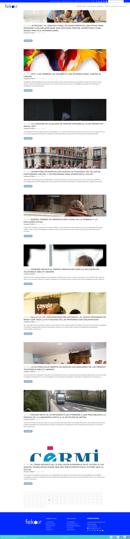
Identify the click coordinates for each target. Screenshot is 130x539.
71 (69, 503)
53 (77, 500)
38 (97, 497)
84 (41, 506)
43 (37, 500)
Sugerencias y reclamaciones (82, 1)
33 (77, 497)
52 (73, 500)
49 (61, 500)
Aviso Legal (4, 536)
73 (77, 503)
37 (93, 497)
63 (37, 503)
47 (53, 500)
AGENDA (48, 528)
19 (101, 493)
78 (97, 503)
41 (29, 500)
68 (57, 503)
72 (73, 503)
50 (65, 500)
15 (85, 493)
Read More (28, 40)
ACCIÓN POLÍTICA (72, 524)
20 (25, 497)
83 (37, 506)
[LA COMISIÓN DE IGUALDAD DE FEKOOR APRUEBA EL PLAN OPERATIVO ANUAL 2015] (65, 110)
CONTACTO (49, 530)
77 (93, 503)
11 (69, 493)
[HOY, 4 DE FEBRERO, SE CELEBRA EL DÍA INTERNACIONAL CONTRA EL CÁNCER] (65, 60)
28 (57, 497)
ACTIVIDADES (71, 522)
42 (33, 500)
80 (25, 506)
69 (61, 503)
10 (65, 493)
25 (45, 497)
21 (29, 497)
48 (57, 500)
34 (81, 497)
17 (93, 493)
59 (101, 500)
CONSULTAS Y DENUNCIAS (67, 1)
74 (81, 503)
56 (89, 500)
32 (73, 497)
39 (101, 497)
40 (25, 500)
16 (89, 493)
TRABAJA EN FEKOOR (55, 1)
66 (49, 503)
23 (37, 497)
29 (61, 497)
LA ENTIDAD (49, 522)
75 (85, 503)
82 (33, 506)
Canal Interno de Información (9, 537)
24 (41, 497)
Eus (128, 1)
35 (85, 497)
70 (65, 503)
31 (69, 497)
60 (25, 503)
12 (73, 493)
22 (33, 497)
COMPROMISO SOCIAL (73, 526)
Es (125, 1)
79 (101, 503)
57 (93, 500)
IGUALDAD (70, 528)
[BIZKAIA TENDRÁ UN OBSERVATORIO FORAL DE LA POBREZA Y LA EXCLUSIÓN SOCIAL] (65, 205)
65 (45, 503)
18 (97, 493)
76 (89, 503)
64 (41, 503)
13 (77, 493)
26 (49, 497)
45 (45, 500)
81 (29, 506)
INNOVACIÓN (71, 530)
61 (29, 503)
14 (81, 493)
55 (85, 500)
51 (69, 500)
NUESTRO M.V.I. (50, 526)
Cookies (23, 536)
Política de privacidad (14, 536)
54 (81, 500)
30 (65, 497)
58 (97, 500)
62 (33, 503)
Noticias (37, 33)
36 (89, 497)
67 (53, 503)
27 (53, 497)
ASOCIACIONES (50, 524)
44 (41, 500)
